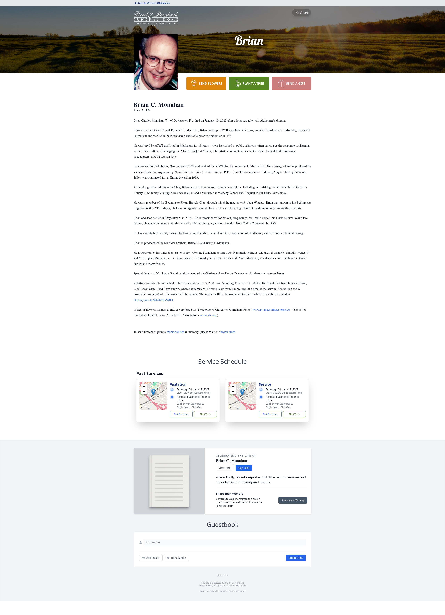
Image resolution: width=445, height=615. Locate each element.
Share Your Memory (292, 500)
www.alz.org (208, 315)
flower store (227, 332)
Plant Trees (205, 414)
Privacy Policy (212, 585)
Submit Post (296, 557)
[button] (153, 392)
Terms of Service (232, 585)
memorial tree (175, 332)
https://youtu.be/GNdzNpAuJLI (153, 300)
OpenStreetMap (226, 591)
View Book (224, 468)
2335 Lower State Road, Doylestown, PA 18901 (190, 405)
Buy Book (243, 468)
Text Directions (181, 414)
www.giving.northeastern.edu (272, 309)
